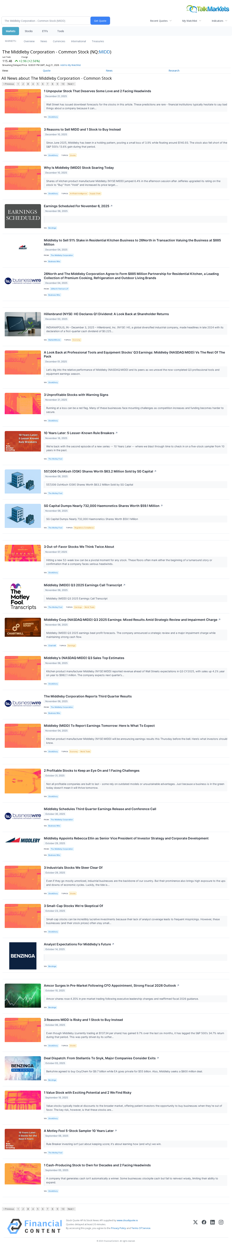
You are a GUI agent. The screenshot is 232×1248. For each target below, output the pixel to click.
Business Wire (54, 261)
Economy (76, 340)
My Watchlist (189, 20)
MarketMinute (54, 340)
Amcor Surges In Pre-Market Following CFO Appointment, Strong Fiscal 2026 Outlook (111, 985)
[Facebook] (204, 1226)
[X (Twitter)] (195, 1226)
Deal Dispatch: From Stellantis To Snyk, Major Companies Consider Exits (101, 1058)
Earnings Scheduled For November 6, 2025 (78, 206)
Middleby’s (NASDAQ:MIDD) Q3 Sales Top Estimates (84, 658)
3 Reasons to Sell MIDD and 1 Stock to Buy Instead (82, 129)
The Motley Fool (55, 459)
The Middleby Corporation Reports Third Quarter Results (88, 696)
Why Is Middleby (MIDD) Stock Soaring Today (79, 168)
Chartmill (52, 646)
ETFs (45, 31)
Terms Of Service (140, 1228)
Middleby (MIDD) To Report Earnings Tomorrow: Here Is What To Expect (99, 726)
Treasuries (98, 41)
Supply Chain (95, 194)
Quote (47, 70)
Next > (71, 83)
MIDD (104, 52)
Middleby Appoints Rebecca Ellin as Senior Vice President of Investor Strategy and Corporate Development (126, 838)
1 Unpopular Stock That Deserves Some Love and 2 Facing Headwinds (97, 91)
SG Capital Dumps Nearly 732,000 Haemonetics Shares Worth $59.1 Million (103, 506)
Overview (29, 41)
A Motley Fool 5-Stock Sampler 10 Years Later (80, 1131)
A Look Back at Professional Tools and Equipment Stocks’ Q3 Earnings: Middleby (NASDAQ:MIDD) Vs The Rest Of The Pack (134, 354)
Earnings (78, 607)
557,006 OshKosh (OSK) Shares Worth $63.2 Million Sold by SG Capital (100, 471)
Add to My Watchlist (70, 65)
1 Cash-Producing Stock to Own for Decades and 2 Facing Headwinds (97, 1165)
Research (174, 70)
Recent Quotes (159, 20)
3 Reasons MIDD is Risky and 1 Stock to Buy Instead (83, 1020)
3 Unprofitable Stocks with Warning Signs (76, 395)
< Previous (8, 83)
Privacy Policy (118, 1228)
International (78, 41)
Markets (10, 31)
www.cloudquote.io (127, 1220)
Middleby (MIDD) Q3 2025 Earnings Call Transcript (85, 585)
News (43, 41)
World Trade (89, 607)
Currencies (59, 41)
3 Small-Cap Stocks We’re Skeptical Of (73, 906)
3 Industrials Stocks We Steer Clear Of (73, 867)
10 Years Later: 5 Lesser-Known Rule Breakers (81, 433)
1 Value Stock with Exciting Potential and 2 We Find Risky (87, 1092)
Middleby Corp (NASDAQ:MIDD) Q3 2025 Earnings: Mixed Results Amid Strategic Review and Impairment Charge (132, 620)
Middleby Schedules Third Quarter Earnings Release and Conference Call (100, 809)
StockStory (53, 117)
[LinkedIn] (212, 1226)
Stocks (29, 31)
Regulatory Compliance (84, 528)
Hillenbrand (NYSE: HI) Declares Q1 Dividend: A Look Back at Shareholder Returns (106, 314)
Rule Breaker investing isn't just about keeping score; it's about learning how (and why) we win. (104, 1143)
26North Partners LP (59, 289)
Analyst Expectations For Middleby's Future (79, 944)
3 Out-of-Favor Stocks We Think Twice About (79, 547)
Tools (60, 31)
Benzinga (52, 228)
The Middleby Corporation (62, 255)
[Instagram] (221, 1226)
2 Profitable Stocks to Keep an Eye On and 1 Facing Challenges (92, 770)
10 (63, 83)
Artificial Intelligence (78, 194)
